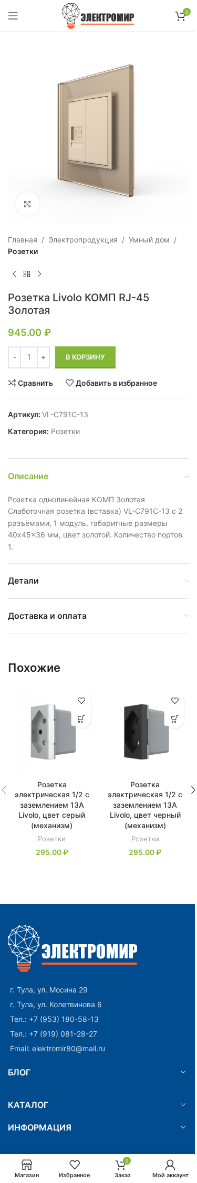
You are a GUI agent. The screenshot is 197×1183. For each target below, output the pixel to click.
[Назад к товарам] (26, 274)
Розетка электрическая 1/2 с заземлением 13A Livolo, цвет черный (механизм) (145, 805)
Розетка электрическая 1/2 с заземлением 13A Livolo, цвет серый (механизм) (52, 805)
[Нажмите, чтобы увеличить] (27, 204)
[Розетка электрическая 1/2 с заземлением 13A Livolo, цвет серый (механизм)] (52, 730)
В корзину (85, 357)
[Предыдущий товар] (14, 274)
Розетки (23, 251)
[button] (81, 719)
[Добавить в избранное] (81, 701)
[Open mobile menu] (13, 15)
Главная (22, 239)
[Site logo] (98, 14)
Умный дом (149, 239)
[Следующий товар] (39, 274)
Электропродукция (83, 239)
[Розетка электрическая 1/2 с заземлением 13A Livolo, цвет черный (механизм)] (145, 730)
